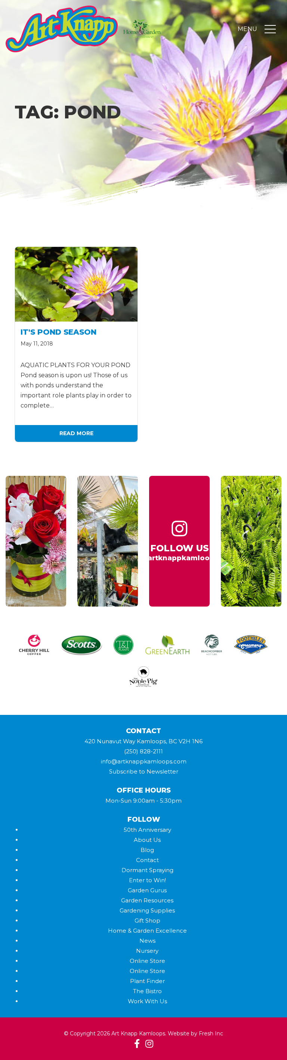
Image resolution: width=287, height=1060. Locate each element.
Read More (76, 433)
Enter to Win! (147, 880)
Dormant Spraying (147, 870)
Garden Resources (147, 900)
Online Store (147, 960)
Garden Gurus (147, 890)
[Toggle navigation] (270, 29)
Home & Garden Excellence (147, 930)
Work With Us (147, 1001)
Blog (147, 849)
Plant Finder (147, 981)
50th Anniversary (147, 829)
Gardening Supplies (147, 910)
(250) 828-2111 (143, 751)
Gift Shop (147, 920)
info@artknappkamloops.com (143, 761)
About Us (147, 839)
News (147, 940)
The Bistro (147, 991)
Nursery (147, 950)
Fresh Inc (211, 1033)
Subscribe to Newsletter (143, 771)
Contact (147, 860)
